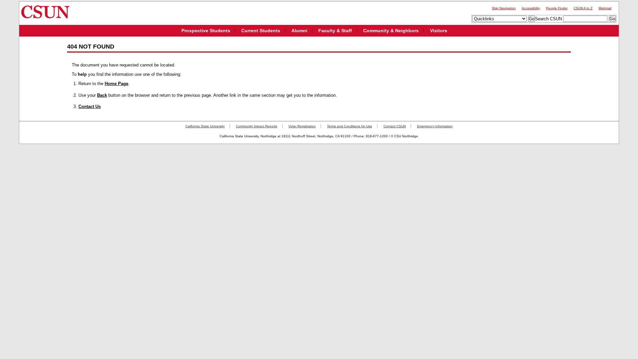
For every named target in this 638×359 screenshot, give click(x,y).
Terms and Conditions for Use (349, 126)
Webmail (604, 8)
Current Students (260, 30)
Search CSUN (548, 18)
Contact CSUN (394, 126)
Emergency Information (435, 126)
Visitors (438, 30)
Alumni (299, 30)
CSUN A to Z (583, 8)
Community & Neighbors (391, 30)
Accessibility (531, 8)
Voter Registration (302, 126)
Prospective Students (205, 30)
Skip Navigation (504, 8)
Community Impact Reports (256, 126)
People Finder (557, 8)
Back (102, 95)
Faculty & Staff (335, 30)
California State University (205, 126)
